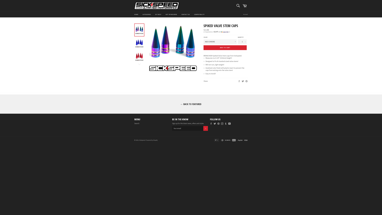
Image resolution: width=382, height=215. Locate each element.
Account (245, 14)
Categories (146, 14)
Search (136, 123)
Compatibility (199, 14)
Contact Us (185, 14)
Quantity (241, 37)
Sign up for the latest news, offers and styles (188, 123)
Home (136, 14)
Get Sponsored (171, 14)
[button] (226, 32)
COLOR (205, 37)
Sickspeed (142, 140)
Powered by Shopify (152, 140)
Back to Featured (192, 104)
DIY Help (158, 14)
